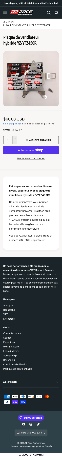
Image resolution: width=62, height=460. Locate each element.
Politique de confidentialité (17, 368)
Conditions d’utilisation (15, 364)
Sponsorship (10, 355)
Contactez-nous (12, 333)
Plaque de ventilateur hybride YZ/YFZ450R (27, 25)
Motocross (9, 318)
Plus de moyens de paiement (31, 158)
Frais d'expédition (12, 123)
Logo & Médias (11, 351)
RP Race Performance (34, 443)
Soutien (7, 337)
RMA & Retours (11, 346)
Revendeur (9, 359)
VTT (5, 314)
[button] (5, 12)
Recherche (9, 309)
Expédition (9, 342)
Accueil (10, 22)
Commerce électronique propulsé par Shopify (31, 446)
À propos (8, 305)
